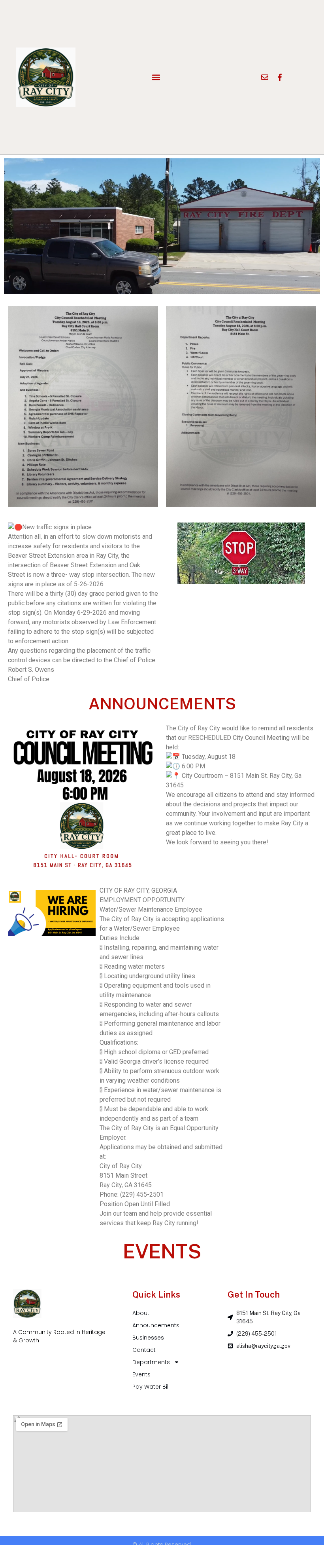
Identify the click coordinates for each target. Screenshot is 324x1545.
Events (141, 1374)
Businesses (148, 1338)
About (140, 1313)
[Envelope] (264, 77)
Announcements (155, 1325)
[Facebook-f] (279, 77)
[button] (156, 77)
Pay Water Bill (151, 1387)
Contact (144, 1350)
